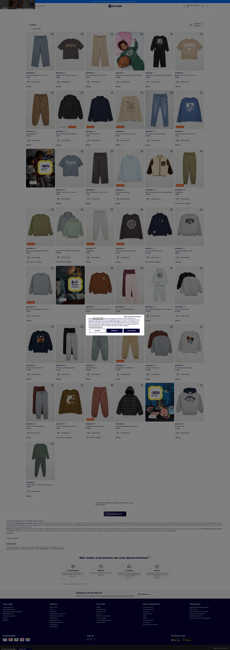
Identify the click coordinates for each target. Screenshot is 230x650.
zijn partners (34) (98, 318)
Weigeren (114, 330)
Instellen (97, 330)
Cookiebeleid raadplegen (95, 327)
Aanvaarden (131, 330)
